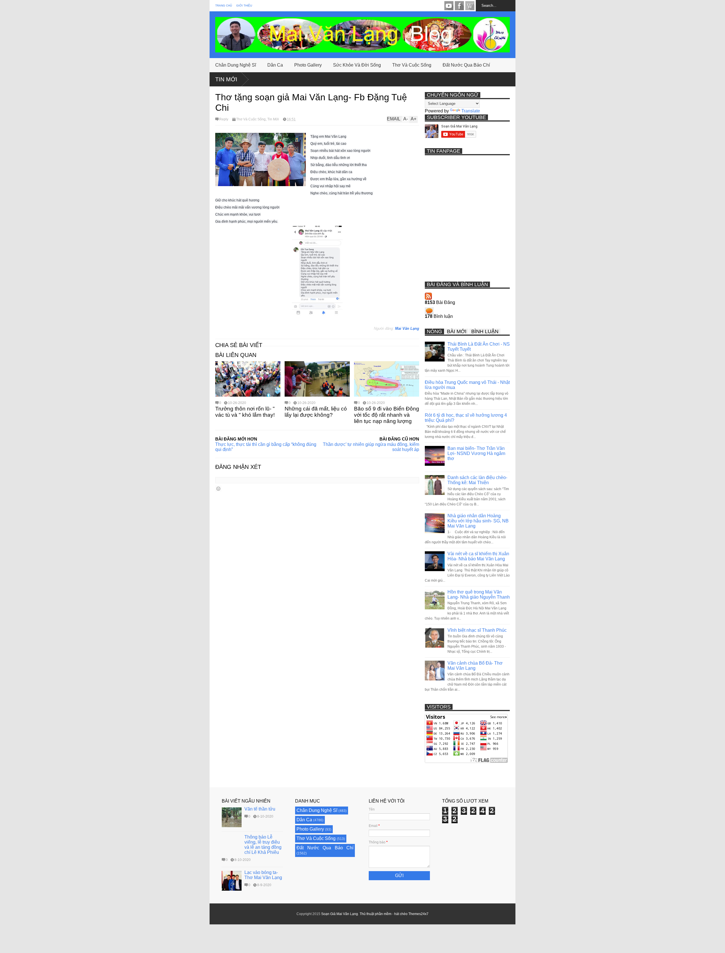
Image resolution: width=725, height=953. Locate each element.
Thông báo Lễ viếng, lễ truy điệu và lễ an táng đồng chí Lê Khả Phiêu (263, 845)
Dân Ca (275, 65)
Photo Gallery (308, 65)
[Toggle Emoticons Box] (218, 489)
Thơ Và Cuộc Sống (411, 65)
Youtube (448, 5)
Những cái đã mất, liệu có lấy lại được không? (316, 412)
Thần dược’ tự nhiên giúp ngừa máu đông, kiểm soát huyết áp (371, 447)
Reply (223, 119)
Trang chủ (223, 5)
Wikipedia (469, 5)
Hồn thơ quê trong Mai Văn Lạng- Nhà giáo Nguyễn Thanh (478, 594)
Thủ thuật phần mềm (375, 914)
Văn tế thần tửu (259, 809)
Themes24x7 (418, 914)
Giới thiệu (244, 5)
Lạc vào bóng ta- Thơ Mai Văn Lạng (263, 875)
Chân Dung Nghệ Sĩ (235, 65)
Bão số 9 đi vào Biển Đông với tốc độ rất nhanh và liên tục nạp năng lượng (386, 415)
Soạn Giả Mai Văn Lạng (339, 914)
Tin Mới (226, 79)
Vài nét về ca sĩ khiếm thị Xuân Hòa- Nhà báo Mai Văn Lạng (478, 556)
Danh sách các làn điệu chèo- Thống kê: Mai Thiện (477, 480)
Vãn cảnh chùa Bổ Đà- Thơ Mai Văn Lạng (475, 666)
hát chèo (401, 914)
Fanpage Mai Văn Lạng (459, 5)
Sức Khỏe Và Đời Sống (357, 65)
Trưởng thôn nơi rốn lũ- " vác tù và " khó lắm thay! (245, 412)
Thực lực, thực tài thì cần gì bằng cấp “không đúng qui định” (265, 447)
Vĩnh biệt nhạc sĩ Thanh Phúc (477, 630)
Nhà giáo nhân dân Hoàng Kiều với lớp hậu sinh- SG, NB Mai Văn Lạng (478, 520)
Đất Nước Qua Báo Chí (466, 65)
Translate (470, 111)
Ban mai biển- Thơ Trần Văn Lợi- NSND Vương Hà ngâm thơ (476, 453)
